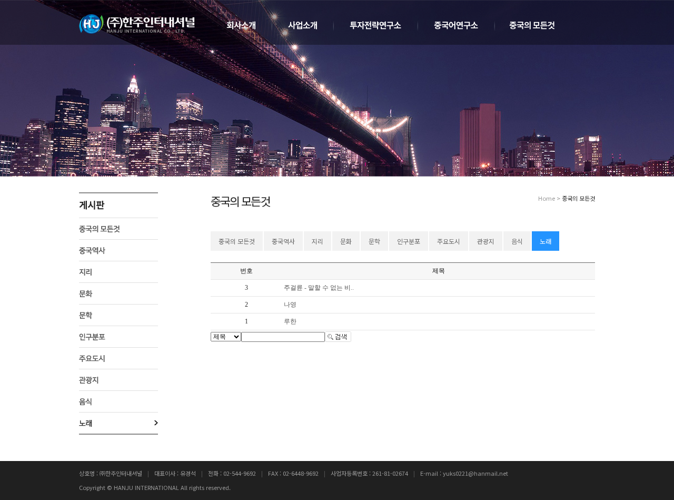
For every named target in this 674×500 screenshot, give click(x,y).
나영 (290, 304)
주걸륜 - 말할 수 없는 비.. (319, 287)
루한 (290, 321)
